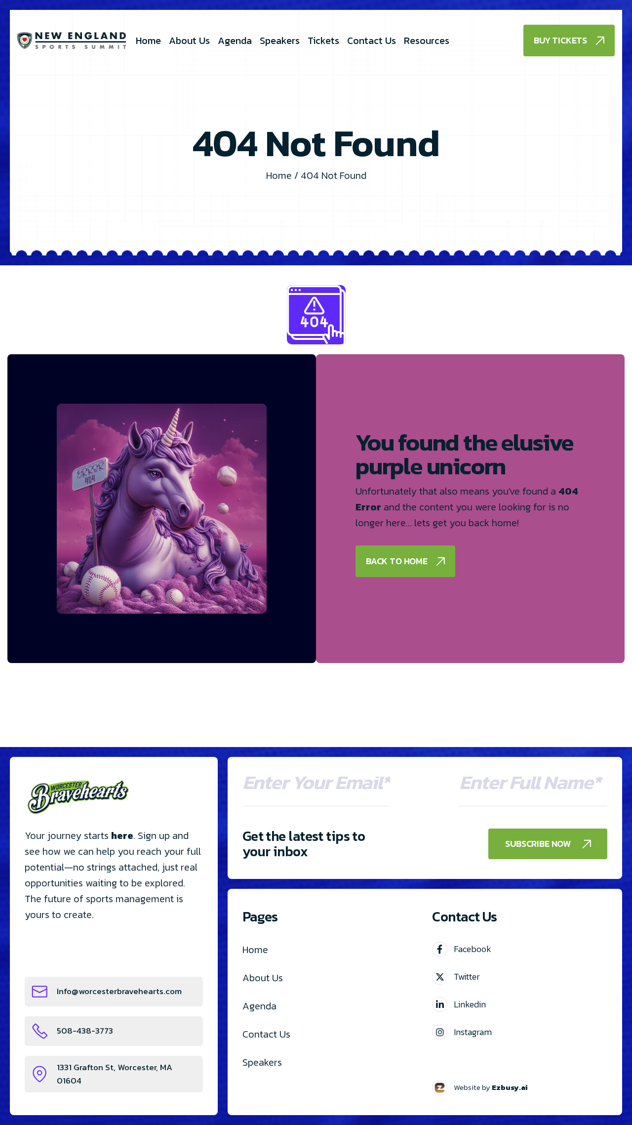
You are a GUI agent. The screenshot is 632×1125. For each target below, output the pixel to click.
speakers (262, 1062)
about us (262, 977)
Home (279, 175)
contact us (266, 1034)
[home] (71, 40)
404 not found (333, 175)
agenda (259, 1006)
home (255, 949)
